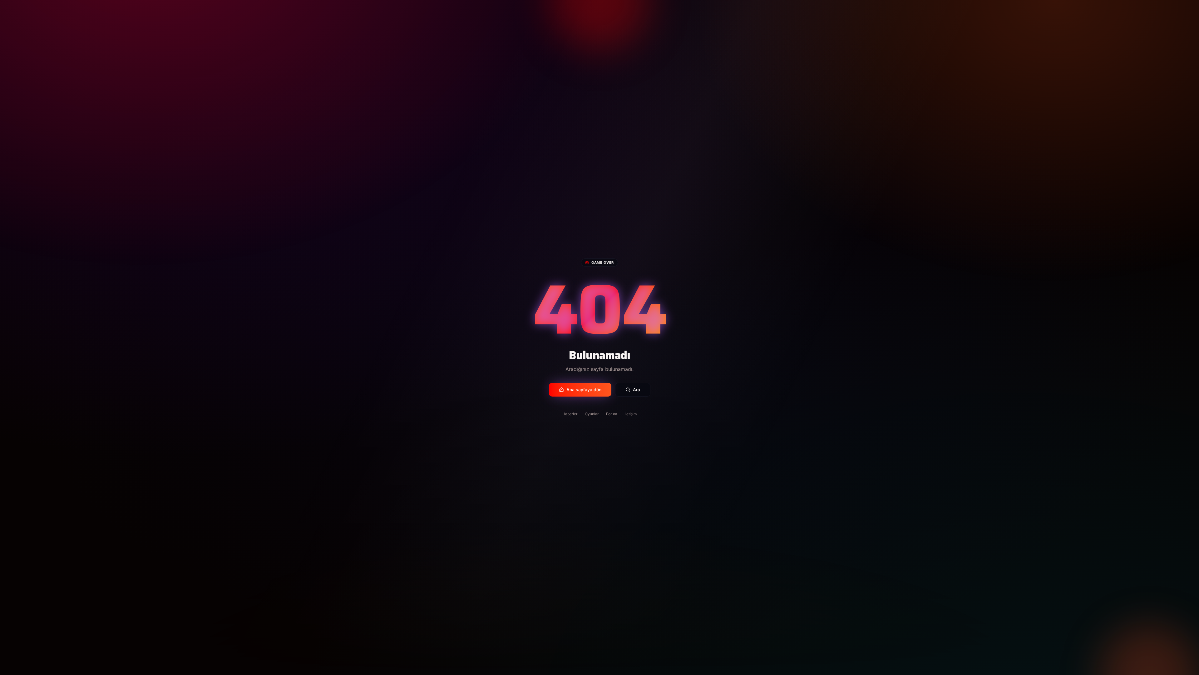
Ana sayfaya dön (583, 389)
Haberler (569, 414)
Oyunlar (592, 414)
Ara (636, 389)
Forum (611, 414)
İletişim (630, 414)
